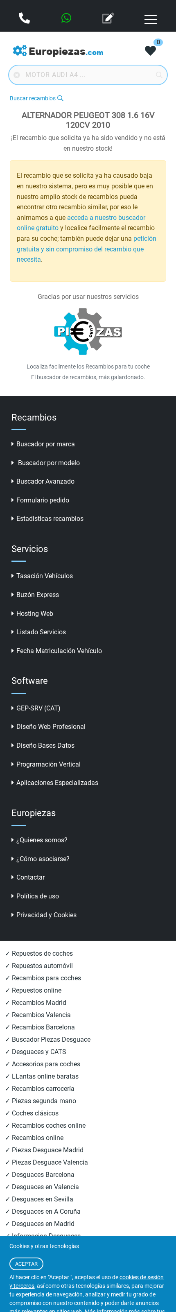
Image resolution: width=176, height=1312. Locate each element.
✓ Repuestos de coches (39, 953)
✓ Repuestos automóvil (39, 966)
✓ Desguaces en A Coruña (43, 1211)
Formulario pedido (42, 500)
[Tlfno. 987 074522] (25, 18)
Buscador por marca (45, 444)
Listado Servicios (41, 632)
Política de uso (37, 896)
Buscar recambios (33, 98)
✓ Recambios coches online (45, 1125)
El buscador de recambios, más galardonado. (88, 377)
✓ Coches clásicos (32, 1113)
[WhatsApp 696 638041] (67, 18)
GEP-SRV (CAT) (38, 708)
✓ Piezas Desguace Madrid (44, 1150)
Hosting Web (34, 614)
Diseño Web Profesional (51, 727)
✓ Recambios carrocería (39, 1089)
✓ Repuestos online (33, 990)
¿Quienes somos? (42, 840)
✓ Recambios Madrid (35, 1003)
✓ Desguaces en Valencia (42, 1187)
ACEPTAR (26, 1264)
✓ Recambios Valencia (38, 1015)
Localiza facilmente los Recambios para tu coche (88, 366)
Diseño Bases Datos (45, 745)
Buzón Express (37, 595)
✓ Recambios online (34, 1138)
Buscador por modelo (48, 463)
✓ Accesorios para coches (42, 1064)
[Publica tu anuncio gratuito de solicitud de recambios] (109, 18)
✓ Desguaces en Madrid (39, 1224)
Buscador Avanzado (45, 481)
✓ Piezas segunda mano (40, 1101)
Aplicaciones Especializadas (57, 783)
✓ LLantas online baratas (42, 1076)
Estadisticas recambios (49, 519)
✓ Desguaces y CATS (35, 1052)
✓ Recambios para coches (43, 978)
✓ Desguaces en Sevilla (39, 1199)
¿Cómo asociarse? (43, 859)
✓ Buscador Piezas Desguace (47, 1039)
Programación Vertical (48, 764)
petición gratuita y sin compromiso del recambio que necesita (86, 249)
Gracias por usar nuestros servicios (88, 297)
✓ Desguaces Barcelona (39, 1175)
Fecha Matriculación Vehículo (59, 651)
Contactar (30, 877)
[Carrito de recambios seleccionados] (150, 51)
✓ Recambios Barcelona (40, 1027)
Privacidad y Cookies (46, 915)
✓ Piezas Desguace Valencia (46, 1162)
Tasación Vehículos (44, 576)
